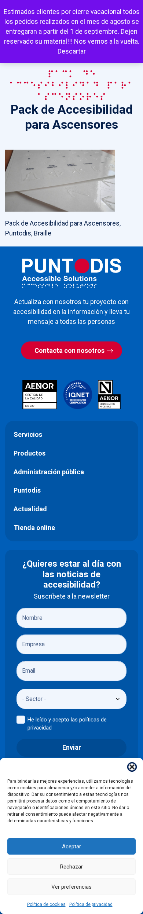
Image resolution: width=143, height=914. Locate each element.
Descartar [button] (72, 51)
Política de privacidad (91, 904)
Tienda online (34, 527)
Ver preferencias (71, 887)
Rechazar (71, 866)
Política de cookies (46, 904)
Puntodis (27, 490)
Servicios (28, 434)
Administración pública (49, 472)
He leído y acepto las (67, 723)
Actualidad (30, 509)
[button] (132, 767)
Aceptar (71, 846)
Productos (29, 453)
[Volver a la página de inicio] (71, 273)
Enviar (71, 747)
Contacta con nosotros (69, 350)
